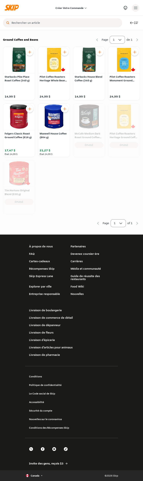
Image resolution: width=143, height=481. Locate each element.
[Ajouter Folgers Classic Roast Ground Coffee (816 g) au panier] (29, 109)
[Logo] (13, 8)
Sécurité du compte (40, 410)
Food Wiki (77, 286)
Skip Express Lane (41, 276)
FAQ (32, 254)
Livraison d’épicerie (42, 340)
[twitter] (32, 452)
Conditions (35, 376)
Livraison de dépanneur (45, 325)
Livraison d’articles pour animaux (51, 347)
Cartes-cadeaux (39, 261)
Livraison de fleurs (41, 332)
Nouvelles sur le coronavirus (45, 419)
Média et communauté (86, 269)
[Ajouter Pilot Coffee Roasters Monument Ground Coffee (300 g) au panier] (134, 52)
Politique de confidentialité (45, 385)
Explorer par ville (40, 286)
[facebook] (44, 452)
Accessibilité (36, 402)
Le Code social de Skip (42, 393)
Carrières (77, 261)
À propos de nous (41, 246)
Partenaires (78, 246)
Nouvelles (77, 294)
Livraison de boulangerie (45, 310)
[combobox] (65, 22)
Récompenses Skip (42, 269)
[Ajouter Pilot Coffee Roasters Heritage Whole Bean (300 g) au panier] (64, 52)
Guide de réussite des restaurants (85, 277)
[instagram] (55, 452)
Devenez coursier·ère (85, 254)
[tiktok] (67, 452)
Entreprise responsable (44, 294)
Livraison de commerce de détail (51, 318)
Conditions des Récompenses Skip (49, 427)
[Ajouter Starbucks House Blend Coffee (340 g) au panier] (99, 52)
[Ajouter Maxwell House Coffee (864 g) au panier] (64, 109)
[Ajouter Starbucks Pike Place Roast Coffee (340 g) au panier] (29, 52)
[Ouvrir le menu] (135, 8)
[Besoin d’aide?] (125, 7)
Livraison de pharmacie (44, 355)
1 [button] (114, 40)
